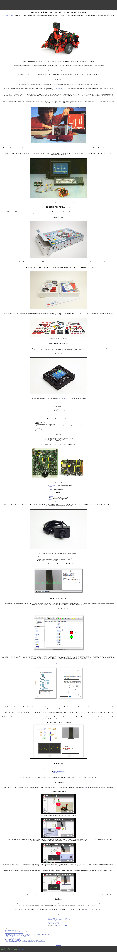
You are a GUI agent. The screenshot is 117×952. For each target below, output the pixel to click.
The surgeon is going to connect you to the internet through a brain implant (22, 938)
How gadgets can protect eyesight (12, 939)
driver (64, 489)
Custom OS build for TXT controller (55, 921)
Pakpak (87, 909)
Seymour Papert (58, 88)
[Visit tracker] (115, 948)
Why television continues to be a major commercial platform (18, 935)
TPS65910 (50, 499)
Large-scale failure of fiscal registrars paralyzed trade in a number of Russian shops (23, 940)
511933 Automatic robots (58, 771)
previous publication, (9, 15)
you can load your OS (62, 398)
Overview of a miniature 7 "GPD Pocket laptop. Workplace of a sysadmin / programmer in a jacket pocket (28, 934)
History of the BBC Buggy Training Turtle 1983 (58, 918)
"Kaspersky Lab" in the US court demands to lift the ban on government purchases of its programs (27, 931)
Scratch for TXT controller (53, 922)
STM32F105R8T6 (52, 485)
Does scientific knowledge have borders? (14, 933)
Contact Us (22, 949)
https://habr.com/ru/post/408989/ (60, 925)
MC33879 (50, 486)
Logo (83, 90)
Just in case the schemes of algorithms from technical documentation (58, 663)
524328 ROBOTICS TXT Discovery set (30, 904)
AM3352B (51, 496)
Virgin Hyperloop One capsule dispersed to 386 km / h (17, 936)
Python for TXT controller (53, 923)
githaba (85, 787)
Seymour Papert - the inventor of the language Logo (59, 919)
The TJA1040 (50, 489)
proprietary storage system (67, 261)
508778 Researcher (57, 774)
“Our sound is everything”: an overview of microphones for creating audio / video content (25, 941)
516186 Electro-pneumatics (59, 772)
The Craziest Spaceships (10, 930)
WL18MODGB (50, 501)
